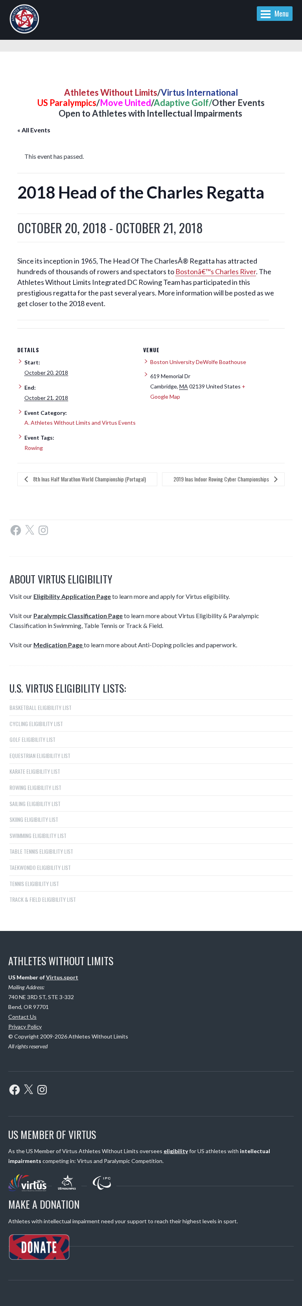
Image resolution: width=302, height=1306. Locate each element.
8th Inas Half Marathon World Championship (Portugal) (89, 479)
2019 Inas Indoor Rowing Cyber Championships (221, 479)
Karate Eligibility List (34, 771)
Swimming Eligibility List (37, 835)
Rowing (33, 447)
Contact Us (22, 1016)
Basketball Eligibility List (40, 707)
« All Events (33, 130)
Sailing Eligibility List (35, 803)
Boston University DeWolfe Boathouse (198, 362)
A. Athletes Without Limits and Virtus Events (80, 422)
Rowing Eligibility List (35, 787)
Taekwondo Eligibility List (40, 867)
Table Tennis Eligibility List (41, 851)
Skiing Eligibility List (33, 819)
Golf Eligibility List (32, 739)
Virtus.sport (62, 977)
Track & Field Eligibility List (42, 899)
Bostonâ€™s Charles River (215, 271)
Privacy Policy (25, 1026)
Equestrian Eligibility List (39, 755)
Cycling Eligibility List (36, 723)
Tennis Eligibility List (34, 883)
